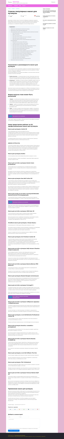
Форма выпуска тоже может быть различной (19, 30)
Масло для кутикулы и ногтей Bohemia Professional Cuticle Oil (22, 52)
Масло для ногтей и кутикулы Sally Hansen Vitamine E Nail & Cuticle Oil (24, 45)
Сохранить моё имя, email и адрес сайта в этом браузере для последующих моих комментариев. (23, 428)
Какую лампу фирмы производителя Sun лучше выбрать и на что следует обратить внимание (49, 11)
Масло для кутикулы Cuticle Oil (17, 33)
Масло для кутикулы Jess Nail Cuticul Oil (19, 38)
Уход (20, 5)
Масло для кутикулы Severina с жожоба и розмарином (21, 53)
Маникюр (10, 5)
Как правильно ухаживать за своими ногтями (49, 24)
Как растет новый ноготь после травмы (48, 28)
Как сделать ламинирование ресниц (49, 20)
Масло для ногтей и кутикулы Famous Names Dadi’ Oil (21, 58)
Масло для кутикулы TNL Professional (18, 57)
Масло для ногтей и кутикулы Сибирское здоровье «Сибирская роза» (24, 50)
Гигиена (23, 5)
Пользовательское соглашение (20, 435)
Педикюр (16, 5)
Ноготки (16, 2)
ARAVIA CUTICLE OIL (15, 34)
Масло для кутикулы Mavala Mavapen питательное (20, 48)
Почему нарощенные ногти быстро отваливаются (49, 16)
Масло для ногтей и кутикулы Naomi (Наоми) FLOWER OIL (22, 54)
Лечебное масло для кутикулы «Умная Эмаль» (20, 43)
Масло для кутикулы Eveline (17, 35)
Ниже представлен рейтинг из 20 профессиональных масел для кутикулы (24, 31)
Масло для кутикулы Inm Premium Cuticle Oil (20, 44)
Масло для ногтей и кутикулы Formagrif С (19, 49)
